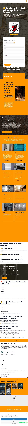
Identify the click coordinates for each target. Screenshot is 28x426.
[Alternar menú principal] (26, 1)
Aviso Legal (14, 400)
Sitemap (14, 404)
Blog (14, 398)
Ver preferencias (14, 423)
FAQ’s (14, 397)
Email (5, 48)
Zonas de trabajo (14, 399)
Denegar (14, 421)
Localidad (5, 55)
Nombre (5, 45)
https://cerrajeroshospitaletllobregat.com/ (6, 366)
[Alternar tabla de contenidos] (17, 379)
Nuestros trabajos (14, 396)
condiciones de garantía (21, 337)
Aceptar (14, 419)
